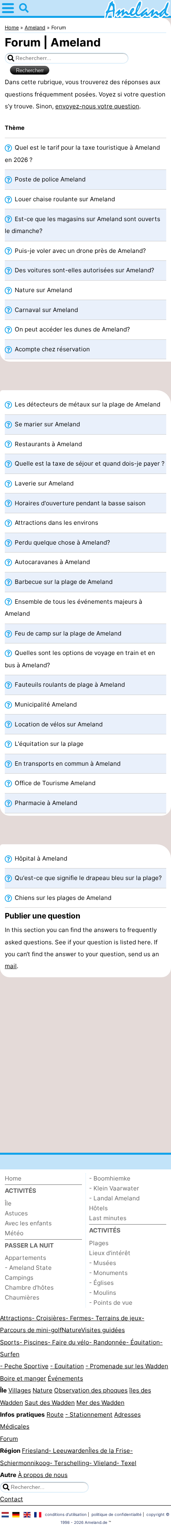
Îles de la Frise (109, 1450)
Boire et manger (23, 1378)
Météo (14, 1233)
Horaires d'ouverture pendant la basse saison (79, 503)
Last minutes (107, 1218)
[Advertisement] (85, 378)
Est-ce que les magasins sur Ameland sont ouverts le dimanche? (82, 225)
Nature (71, 1330)
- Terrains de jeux (116, 1318)
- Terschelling (69, 1463)
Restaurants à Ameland (47, 444)
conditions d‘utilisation (66, 1514)
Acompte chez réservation (51, 349)
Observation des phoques (91, 1390)
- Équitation (143, 1342)
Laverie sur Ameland (43, 483)
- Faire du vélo (68, 1342)
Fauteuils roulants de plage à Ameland (69, 684)
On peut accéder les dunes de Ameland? (71, 329)
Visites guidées (103, 1330)
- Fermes (78, 1318)
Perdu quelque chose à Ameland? (61, 542)
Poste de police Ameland (49, 179)
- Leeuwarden (69, 1450)
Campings (19, 1277)
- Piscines (33, 1342)
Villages (19, 1390)
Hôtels (98, 1208)
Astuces (16, 1213)
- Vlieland (103, 1463)
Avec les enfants (28, 1223)
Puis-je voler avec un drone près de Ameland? (79, 250)
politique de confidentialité (116, 1514)
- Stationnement (89, 1414)
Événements (65, 1378)
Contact (11, 1499)
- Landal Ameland (114, 1198)
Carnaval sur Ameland (45, 310)
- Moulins (102, 1292)
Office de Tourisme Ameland (54, 783)
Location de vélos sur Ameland (58, 724)
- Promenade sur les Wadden (127, 1366)
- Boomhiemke (109, 1178)
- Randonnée (107, 1342)
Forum (9, 1438)
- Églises (101, 1282)
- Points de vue (110, 1302)
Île (8, 1203)
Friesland (35, 1450)
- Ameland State (28, 1267)
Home (13, 1178)
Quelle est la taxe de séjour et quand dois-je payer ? (89, 463)
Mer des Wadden (100, 1402)
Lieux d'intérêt (109, 1253)
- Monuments (108, 1273)
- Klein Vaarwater (114, 1188)
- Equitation (67, 1366)
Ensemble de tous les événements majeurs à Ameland (73, 607)
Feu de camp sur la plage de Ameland (67, 633)
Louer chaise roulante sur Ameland (64, 199)
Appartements (25, 1257)
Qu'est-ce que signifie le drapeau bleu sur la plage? (87, 878)
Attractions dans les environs (55, 522)
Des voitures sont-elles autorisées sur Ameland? (83, 270)
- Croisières (49, 1318)
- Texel (126, 1463)
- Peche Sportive (24, 1366)
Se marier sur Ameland (46, 424)
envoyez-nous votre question (97, 106)
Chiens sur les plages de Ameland (62, 897)
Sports (9, 1342)
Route (55, 1414)
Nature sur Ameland (42, 290)
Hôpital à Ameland (40, 858)
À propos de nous (43, 1475)
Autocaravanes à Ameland (51, 562)
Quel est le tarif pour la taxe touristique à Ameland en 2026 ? (82, 153)
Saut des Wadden (50, 1402)
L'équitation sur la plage (48, 743)
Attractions (16, 1318)
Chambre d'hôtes (29, 1287)
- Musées (102, 1263)
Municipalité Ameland (45, 704)
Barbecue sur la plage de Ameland (63, 581)
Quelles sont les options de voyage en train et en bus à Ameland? (80, 658)
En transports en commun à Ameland (66, 763)
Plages (99, 1243)
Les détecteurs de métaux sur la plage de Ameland (86, 404)
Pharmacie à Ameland (45, 803)
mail (11, 966)
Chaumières (22, 1297)
